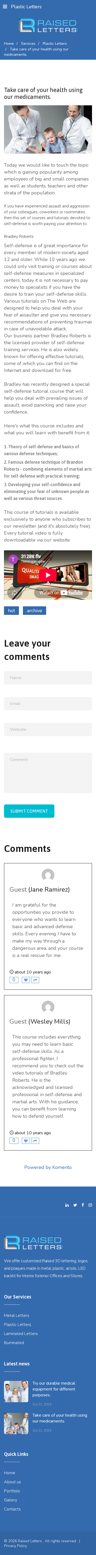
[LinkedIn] (67, 1205)
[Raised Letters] (48, 25)
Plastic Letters (26, 6)
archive (34, 610)
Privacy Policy (15, 1545)
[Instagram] (90, 1205)
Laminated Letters (21, 1334)
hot (11, 610)
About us (12, 1482)
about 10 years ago (33, 972)
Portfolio (12, 1491)
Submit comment (29, 811)
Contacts (12, 1509)
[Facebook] (83, 1205)
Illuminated (14, 1343)
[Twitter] (75, 1205)
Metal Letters (16, 1315)
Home (9, 1473)
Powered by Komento (48, 1167)
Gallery (10, 1500)
